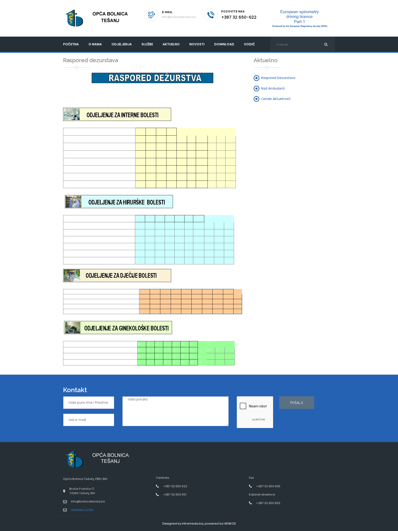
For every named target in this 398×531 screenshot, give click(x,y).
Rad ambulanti (273, 88)
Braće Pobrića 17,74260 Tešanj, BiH (82, 491)
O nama (95, 44)
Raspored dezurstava (278, 78)
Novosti (197, 44)
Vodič (249, 44)
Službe (147, 44)
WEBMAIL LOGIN (82, 510)
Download (224, 44)
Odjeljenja (121, 44)
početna (71, 44)
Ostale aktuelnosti (275, 98)
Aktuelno (171, 44)
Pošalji (296, 403)
